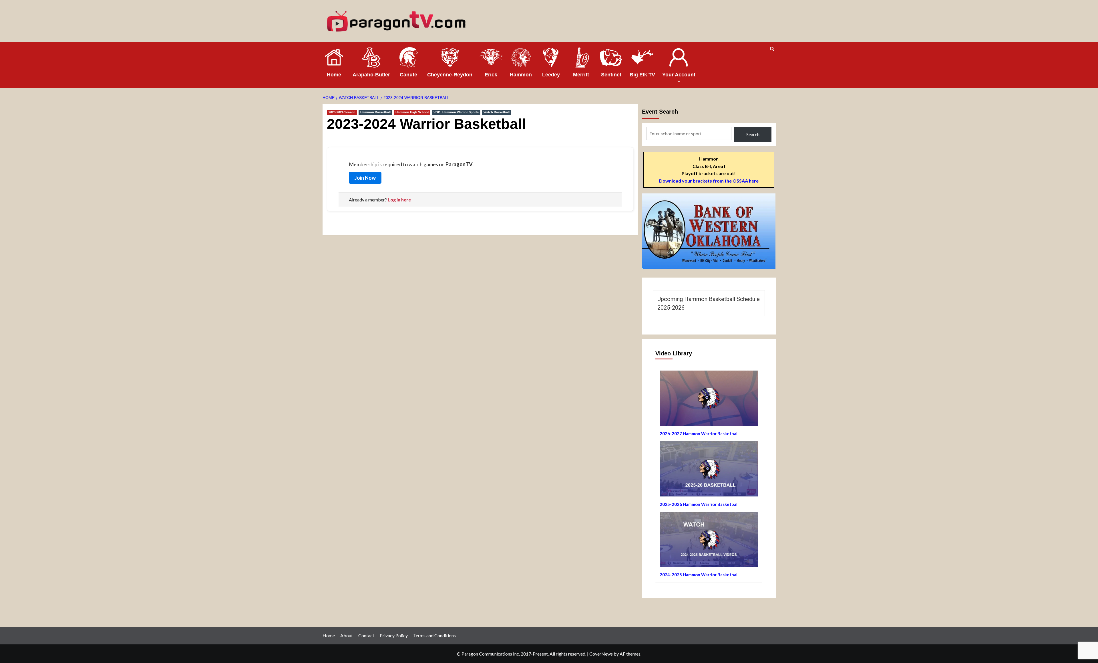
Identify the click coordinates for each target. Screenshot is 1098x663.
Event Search (660, 111)
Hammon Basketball (375, 112)
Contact (366, 635)
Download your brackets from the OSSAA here (709, 180)
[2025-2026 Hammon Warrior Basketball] (708, 471)
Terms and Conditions (434, 635)
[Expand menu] (679, 81)
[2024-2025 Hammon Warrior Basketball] (708, 541)
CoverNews (601, 653)
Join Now (365, 178)
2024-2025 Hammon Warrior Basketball (699, 574)
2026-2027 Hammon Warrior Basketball (699, 433)
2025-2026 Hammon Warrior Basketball (699, 504)
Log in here (399, 199)
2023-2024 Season (342, 112)
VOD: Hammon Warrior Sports (456, 112)
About (346, 635)
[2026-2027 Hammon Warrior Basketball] (708, 400)
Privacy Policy (394, 635)
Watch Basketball (497, 112)
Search (752, 134)
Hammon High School (412, 112)
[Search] (772, 49)
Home (329, 635)
